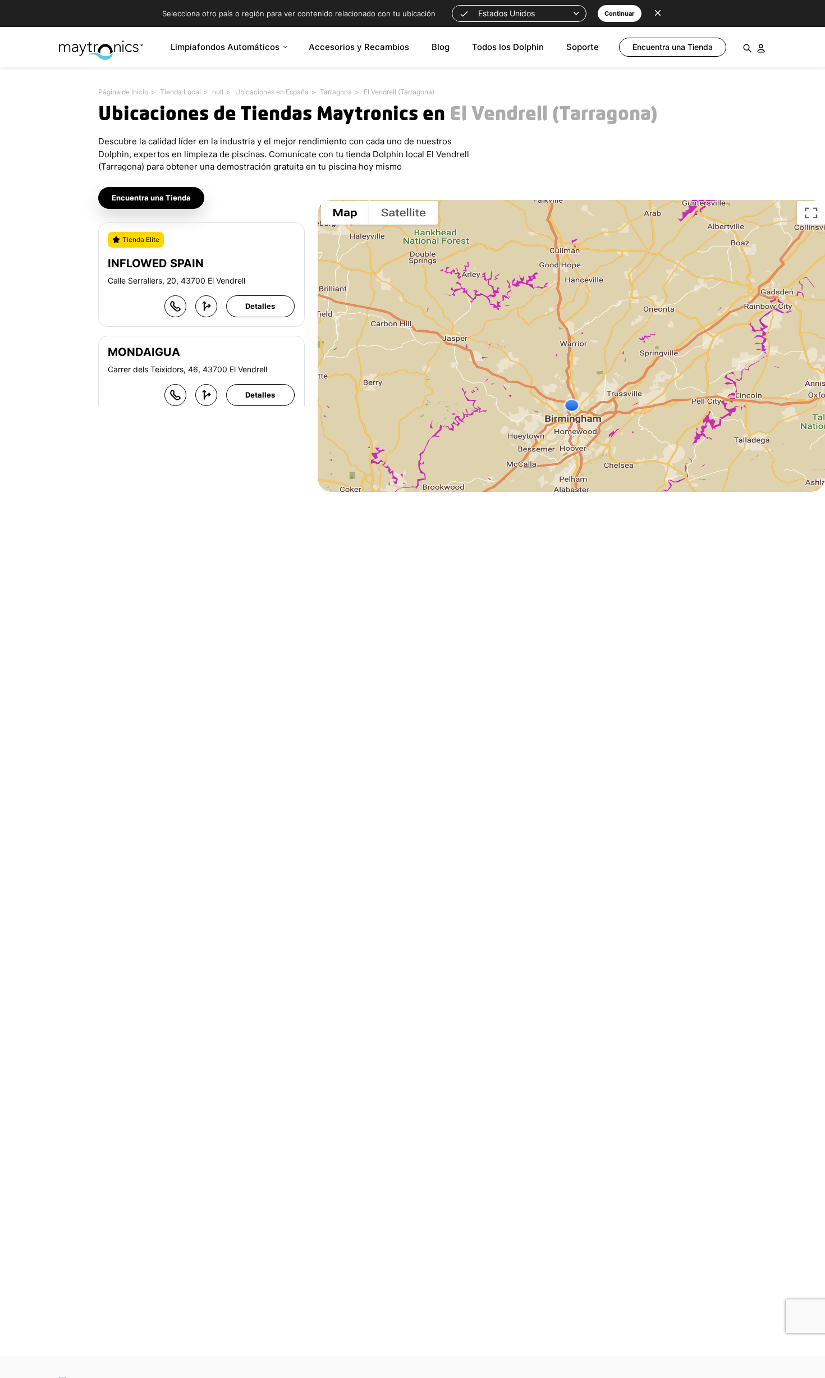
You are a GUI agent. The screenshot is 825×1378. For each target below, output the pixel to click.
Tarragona (336, 92)
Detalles (260, 306)
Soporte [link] (582, 47)
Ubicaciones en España (272, 92)
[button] (519, 13)
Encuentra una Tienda (151, 197)
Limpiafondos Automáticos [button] (225, 47)
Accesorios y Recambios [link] (359, 47)
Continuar (619, 13)
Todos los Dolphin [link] (508, 47)
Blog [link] (441, 47)
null (217, 92)
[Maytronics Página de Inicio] (101, 44)
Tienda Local (180, 92)
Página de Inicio (123, 92)
